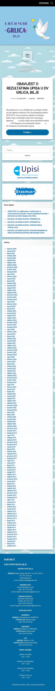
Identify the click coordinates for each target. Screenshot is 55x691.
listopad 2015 (12, 497)
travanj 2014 (11, 525)
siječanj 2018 (11, 454)
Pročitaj (26, 132)
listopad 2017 (12, 458)
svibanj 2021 (11, 394)
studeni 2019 (11, 431)
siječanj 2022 (11, 375)
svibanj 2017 (11, 468)
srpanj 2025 (11, 279)
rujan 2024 (11, 302)
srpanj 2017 (11, 463)
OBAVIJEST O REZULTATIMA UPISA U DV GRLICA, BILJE (27, 88)
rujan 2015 (11, 500)
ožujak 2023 (11, 343)
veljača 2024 (11, 318)
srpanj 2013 (11, 541)
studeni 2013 (11, 537)
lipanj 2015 (11, 504)
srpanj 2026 (11, 251)
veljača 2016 (11, 488)
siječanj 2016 (11, 491)
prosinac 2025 (12, 267)
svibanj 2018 (11, 451)
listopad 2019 (12, 433)
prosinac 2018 (12, 442)
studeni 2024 (11, 297)
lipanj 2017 (11, 465)
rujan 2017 (11, 461)
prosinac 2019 (12, 428)
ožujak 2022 (11, 371)
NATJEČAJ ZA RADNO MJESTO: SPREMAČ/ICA (23, 219)
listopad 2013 (12, 539)
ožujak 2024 (11, 316)
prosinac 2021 (12, 378)
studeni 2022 (11, 352)
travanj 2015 (11, 509)
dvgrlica (32, 98)
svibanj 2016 (11, 486)
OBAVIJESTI (40, 98)
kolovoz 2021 (11, 387)
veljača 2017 (11, 474)
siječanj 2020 (11, 426)
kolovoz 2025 (11, 276)
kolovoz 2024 (11, 304)
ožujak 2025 (11, 288)
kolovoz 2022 (11, 359)
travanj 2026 (11, 258)
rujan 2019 (11, 435)
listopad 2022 (12, 355)
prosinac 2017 (12, 456)
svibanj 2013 (11, 546)
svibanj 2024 (11, 311)
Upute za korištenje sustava (27, 178)
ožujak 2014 (11, 527)
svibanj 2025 (11, 283)
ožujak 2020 (11, 421)
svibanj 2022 (11, 366)
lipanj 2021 (11, 392)
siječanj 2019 (11, 440)
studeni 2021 (11, 380)
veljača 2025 (11, 290)
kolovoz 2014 (11, 518)
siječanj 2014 (11, 532)
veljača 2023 (11, 345)
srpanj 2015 (11, 502)
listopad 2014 (12, 516)
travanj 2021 (11, 396)
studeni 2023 (11, 325)
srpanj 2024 (11, 306)
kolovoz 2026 (11, 249)
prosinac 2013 (12, 534)
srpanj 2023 (11, 334)
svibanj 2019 (11, 438)
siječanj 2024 (11, 320)
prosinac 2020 (12, 405)
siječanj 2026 (11, 265)
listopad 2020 (12, 410)
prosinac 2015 (12, 493)
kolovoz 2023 (11, 332)
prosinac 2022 (12, 350)
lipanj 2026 (11, 253)
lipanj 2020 (11, 415)
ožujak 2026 (11, 260)
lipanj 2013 (11, 544)
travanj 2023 (11, 341)
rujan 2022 (11, 357)
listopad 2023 (12, 327)
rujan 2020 (11, 412)
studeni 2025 (11, 269)
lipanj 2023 (11, 336)
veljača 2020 (11, 424)
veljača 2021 (11, 401)
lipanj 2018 (11, 449)
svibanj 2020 (11, 417)
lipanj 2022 (11, 364)
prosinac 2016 (12, 479)
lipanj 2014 (11, 520)
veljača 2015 (11, 511)
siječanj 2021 (11, 403)
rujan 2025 (11, 274)
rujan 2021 (11, 385)
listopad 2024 (12, 299)
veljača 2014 (11, 530)
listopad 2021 (12, 382)
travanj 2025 (11, 286)
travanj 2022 (11, 368)
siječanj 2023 (11, 348)
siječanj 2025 (11, 292)
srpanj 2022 (11, 362)
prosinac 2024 (12, 295)
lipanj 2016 (11, 484)
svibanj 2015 (11, 507)
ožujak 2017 (11, 472)
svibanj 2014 (11, 523)
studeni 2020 (11, 408)
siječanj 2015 (11, 514)
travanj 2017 (11, 470)
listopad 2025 (12, 272)
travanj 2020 (11, 419)
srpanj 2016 (11, 481)
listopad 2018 (12, 444)
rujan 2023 (11, 329)
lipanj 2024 (11, 309)
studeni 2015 (11, 495)
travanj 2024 (11, 313)
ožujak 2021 (11, 398)
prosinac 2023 (12, 322)
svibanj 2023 (11, 339)
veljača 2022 (11, 373)
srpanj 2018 (11, 447)
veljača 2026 (11, 263)
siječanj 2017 (11, 477)
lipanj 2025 (11, 281)
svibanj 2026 (11, 256)
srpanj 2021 (11, 389)
